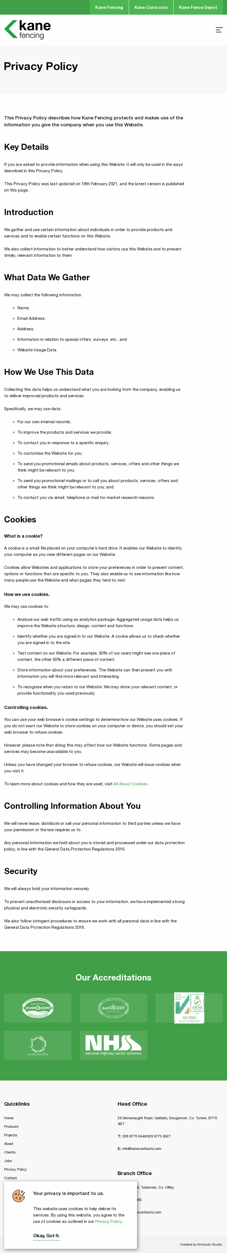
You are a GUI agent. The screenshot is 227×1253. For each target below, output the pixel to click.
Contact (10, 1178)
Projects (10, 1135)
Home (9, 1118)
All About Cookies (130, 783)
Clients (10, 1152)
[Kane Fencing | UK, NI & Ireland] (27, 30)
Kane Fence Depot (198, 7)
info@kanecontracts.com (141, 1149)
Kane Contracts (151, 7)
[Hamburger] (219, 29)
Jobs (8, 1161)
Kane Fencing (109, 7)
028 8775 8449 (134, 1136)
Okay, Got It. (46, 1235)
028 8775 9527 (159, 1136)
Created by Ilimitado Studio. (201, 1244)
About (8, 1144)
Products (11, 1126)
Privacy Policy (108, 1221)
